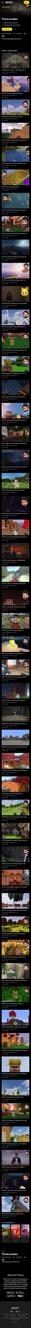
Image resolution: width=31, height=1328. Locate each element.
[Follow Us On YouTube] (11, 1311)
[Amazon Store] (11, 1296)
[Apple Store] (11, 1292)
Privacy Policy (13, 1314)
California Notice (22, 1315)
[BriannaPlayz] (25, 1233)
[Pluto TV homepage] (15, 1308)
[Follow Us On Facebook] (17, 1311)
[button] (2, 2)
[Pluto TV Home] (9, 2)
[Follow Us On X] (14, 1311)
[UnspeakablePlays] (15, 1233)
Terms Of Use (6, 1314)
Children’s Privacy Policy (23, 1314)
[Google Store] (19, 1292)
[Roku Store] (20, 1296)
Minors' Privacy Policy (11, 1315)
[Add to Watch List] (14, 29)
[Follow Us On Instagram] (19, 1311)
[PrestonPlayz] (6, 1233)
